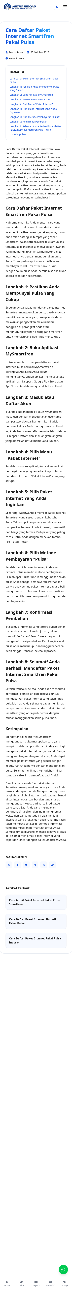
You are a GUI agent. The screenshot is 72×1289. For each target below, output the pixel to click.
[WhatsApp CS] (63, 1269)
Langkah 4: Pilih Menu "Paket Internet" (31, 104)
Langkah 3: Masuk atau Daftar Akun (30, 99)
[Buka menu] (65, 7)
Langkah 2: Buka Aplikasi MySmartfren (31, 94)
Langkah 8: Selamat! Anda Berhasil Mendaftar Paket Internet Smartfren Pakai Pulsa (35, 128)
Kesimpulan (19, 134)
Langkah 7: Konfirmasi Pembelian (28, 121)
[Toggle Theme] (57, 7)
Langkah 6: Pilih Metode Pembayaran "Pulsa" (35, 116)
